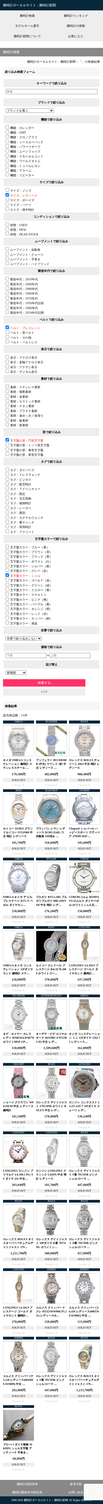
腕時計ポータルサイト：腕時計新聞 (29, 5)
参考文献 (76, 1484)
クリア (44, 692)
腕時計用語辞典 (27, 1484)
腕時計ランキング (76, 15)
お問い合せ (75, 1492)
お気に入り (75, 36)
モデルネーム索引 (27, 25)
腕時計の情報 (76, 25)
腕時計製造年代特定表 (27, 1492)
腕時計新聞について (27, 36)
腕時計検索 (27, 15)
